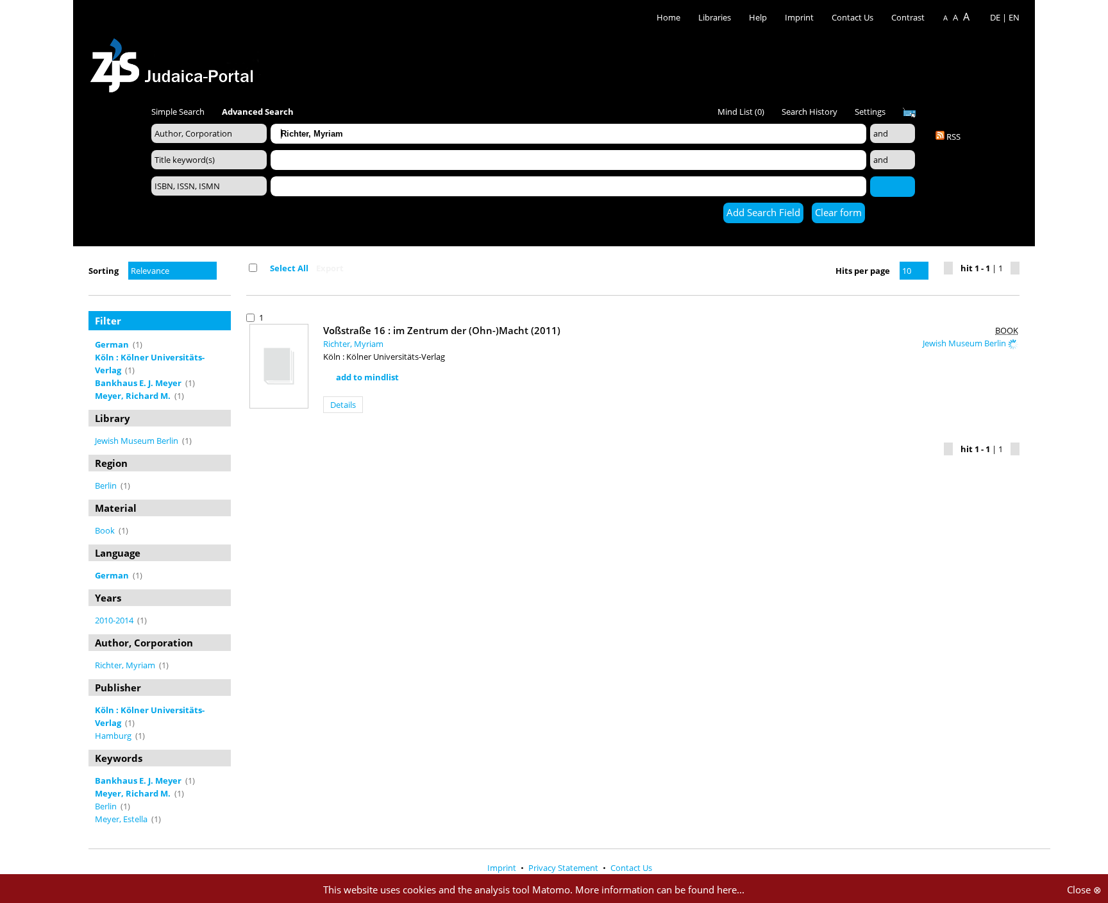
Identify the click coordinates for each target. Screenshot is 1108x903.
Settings (870, 111)
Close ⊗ (1084, 889)
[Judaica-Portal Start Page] (175, 62)
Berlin (107, 485)
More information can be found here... (659, 889)
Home (668, 17)
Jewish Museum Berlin (137, 440)
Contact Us (853, 17)
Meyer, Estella (122, 819)
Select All (289, 268)
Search (892, 186)
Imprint (799, 17)
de (995, 17)
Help (758, 17)
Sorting (103, 270)
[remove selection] (227, 344)
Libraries (714, 17)
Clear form (838, 212)
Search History (809, 111)
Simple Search (178, 111)
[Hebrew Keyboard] (909, 112)
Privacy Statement (564, 867)
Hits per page (862, 270)
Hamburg (114, 735)
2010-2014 (115, 620)
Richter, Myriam (126, 665)
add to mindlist (367, 377)
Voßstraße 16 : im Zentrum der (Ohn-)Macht (441, 330)
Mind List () (741, 111)
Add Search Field (763, 212)
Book (106, 530)
